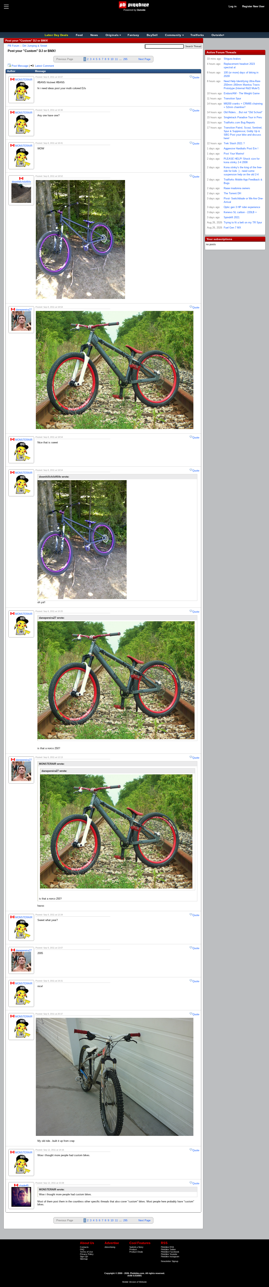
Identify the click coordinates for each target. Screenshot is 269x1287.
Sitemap (84, 1259)
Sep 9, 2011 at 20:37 (53, 1014)
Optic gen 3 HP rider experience (242, 207)
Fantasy (133, 35)
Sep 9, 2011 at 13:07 (53, 948)
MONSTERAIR (23, 79)
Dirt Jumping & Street (34, 45)
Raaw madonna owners (237, 188)
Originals (112, 35)
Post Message (20, 65)
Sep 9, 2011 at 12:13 (53, 757)
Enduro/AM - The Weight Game (242, 93)
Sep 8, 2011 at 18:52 (53, 176)
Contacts (84, 1247)
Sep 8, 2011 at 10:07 (53, 77)
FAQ (82, 1249)
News (94, 35)
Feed (79, 35)
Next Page (144, 59)
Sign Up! (84, 1256)
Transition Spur (232, 98)
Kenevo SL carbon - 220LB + (240, 212)
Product (133, 1249)
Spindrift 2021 (231, 217)
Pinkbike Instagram (170, 1256)
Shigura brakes (232, 58)
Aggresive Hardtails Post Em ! (241, 148)
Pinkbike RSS (167, 1247)
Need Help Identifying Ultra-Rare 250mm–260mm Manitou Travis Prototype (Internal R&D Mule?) (242, 85)
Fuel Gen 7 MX (232, 227)
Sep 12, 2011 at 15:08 (53, 1183)
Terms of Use (86, 1252)
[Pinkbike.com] (134, 4)
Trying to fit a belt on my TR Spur (243, 222)
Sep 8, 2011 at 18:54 (53, 307)
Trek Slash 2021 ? (234, 143)
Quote (195, 77)
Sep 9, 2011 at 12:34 (53, 914)
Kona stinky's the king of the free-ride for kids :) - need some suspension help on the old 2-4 (243, 171)
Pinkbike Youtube (169, 1254)
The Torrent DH (232, 193)
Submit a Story (136, 1247)
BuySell (152, 35)
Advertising (110, 1247)
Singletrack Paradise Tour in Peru (243, 117)
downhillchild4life (21, 181)
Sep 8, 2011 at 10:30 (53, 110)
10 (112, 59)
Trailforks (197, 35)
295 (125, 59)
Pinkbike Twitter (168, 1249)
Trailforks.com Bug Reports (239, 122)
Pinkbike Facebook (170, 1252)
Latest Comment (44, 65)
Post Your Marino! (234, 153)
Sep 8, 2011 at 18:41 (53, 143)
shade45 (24, 1185)
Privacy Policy (87, 1254)
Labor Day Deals (57, 35)
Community (173, 35)
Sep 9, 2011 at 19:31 (53, 981)
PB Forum (13, 45)
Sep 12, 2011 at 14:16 (53, 1150)
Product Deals (136, 1252)
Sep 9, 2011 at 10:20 (53, 611)
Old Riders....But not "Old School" (243, 112)
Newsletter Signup (169, 1261)
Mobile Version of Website (134, 1282)
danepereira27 (24, 309)
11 (116, 59)
